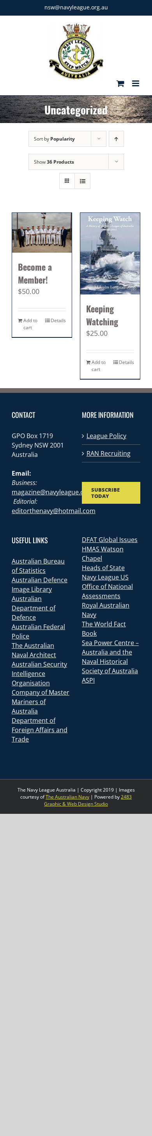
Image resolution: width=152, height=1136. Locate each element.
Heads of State (103, 568)
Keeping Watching (102, 315)
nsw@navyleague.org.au (76, 7)
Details (58, 320)
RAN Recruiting (109, 453)
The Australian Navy (67, 797)
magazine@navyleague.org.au (55, 492)
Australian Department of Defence (33, 608)
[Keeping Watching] (110, 254)
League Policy (106, 436)
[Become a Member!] (42, 233)
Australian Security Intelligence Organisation (39, 673)
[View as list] (82, 181)
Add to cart (30, 324)
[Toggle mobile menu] (136, 83)
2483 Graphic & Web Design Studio (88, 800)
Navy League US (105, 577)
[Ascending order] (116, 139)
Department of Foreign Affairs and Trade (39, 730)
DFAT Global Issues (110, 539)
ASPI (88, 680)
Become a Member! (35, 273)
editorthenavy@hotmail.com (53, 510)
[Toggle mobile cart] (120, 83)
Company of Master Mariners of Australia (40, 701)
